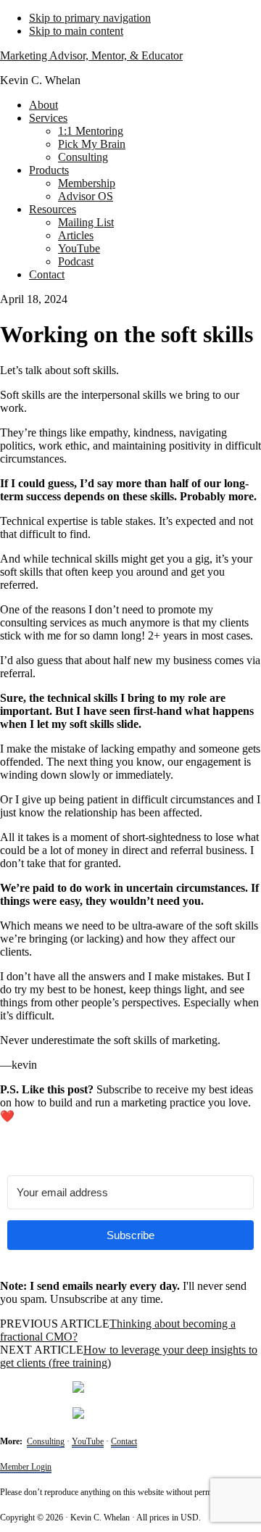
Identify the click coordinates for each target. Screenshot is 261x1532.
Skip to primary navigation (90, 18)
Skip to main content (76, 31)
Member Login (25, 1467)
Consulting (46, 1441)
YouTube (88, 1441)
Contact (124, 1441)
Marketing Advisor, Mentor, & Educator (91, 55)
